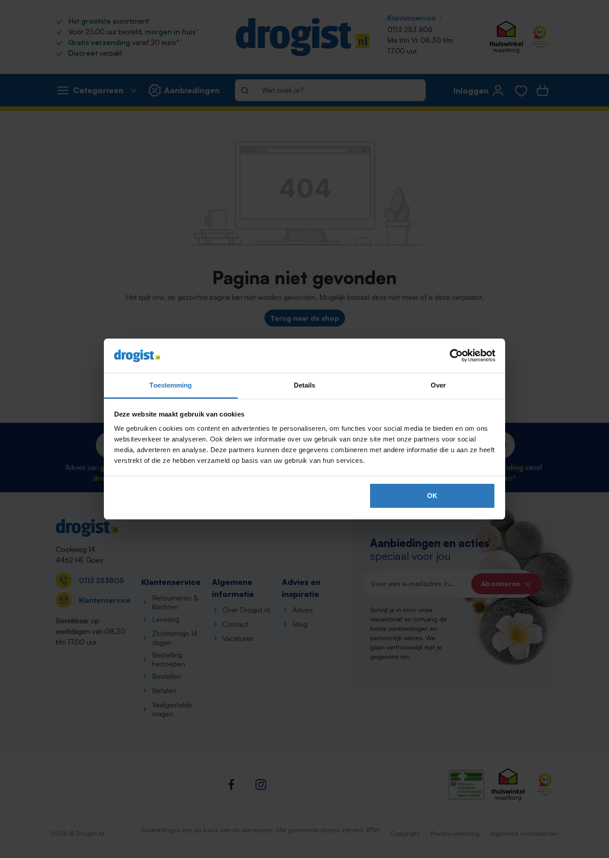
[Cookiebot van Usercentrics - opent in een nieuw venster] (456, 356)
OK (432, 495)
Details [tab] (305, 385)
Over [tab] (438, 385)
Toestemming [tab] (170, 385)
